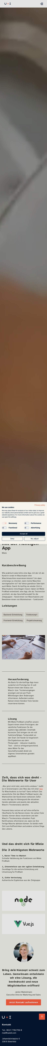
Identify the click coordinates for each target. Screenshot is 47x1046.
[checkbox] (4, 523)
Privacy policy (39, 505)
